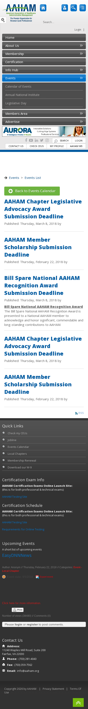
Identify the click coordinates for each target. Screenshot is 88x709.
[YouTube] (31, 140)
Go (82, 22)
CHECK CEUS (37, 146)
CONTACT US (16, 146)
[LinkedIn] (36, 140)
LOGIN (78, 140)
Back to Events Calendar (34, 190)
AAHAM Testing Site (14, 497)
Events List (33, 177)
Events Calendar (18, 447)
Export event (46, 576)
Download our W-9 (20, 467)
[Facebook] (26, 140)
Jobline (12, 440)
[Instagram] (47, 140)
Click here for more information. (21, 603)
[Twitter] (41, 140)
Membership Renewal (22, 460)
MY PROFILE (57, 146)
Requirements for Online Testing (23, 529)
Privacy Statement (53, 689)
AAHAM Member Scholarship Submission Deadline (38, 247)
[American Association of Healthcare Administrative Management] (19, 13)
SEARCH (64, 140)
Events (14, 177)
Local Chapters (17, 454)
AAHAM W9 (76, 146)
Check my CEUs (17, 433)
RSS (81, 413)
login (18, 624)
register (32, 624)
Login (78, 29)
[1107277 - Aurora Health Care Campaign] (44, 131)
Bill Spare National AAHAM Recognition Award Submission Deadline (42, 285)
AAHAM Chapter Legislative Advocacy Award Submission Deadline (43, 209)
